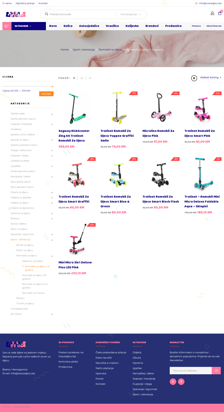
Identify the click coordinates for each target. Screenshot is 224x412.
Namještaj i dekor (21, 176)
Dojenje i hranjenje (21, 124)
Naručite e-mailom (107, 362)
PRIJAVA (196, 26)
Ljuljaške (15, 166)
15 (74, 78)
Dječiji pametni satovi (23, 118)
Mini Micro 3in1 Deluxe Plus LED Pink (75, 265)
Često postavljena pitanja (111, 352)
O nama (7, 3)
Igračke (137, 368)
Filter (46, 94)
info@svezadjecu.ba (210, 3)
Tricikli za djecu (25, 303)
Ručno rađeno (19, 223)
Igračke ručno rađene (23, 134)
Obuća (137, 357)
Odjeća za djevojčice (22, 207)
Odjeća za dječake (21, 197)
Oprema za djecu (20, 213)
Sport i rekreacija (84, 49)
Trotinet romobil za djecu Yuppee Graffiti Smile (117, 135)
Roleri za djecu (24, 250)
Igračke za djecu (20, 139)
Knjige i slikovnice (21, 150)
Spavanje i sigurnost (22, 234)
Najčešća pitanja (25, 3)
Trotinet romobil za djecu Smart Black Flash (161, 199)
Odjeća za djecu (20, 202)
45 (90, 78)
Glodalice (16, 129)
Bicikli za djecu (24, 245)
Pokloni (15, 218)
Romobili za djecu (110, 49)
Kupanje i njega (19, 155)
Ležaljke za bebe (20, 160)
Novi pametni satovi (22, 186)
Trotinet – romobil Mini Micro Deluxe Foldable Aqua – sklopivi (202, 201)
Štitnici (20, 298)
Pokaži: (65, 78)
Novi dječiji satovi (21, 181)
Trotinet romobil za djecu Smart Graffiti (74, 199)
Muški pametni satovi (23, 171)
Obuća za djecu (19, 192)
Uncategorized (19, 308)
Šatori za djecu (19, 228)
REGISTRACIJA (214, 26)
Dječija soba (18, 113)
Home (65, 49)
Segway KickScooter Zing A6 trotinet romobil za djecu (74, 135)
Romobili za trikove (33, 292)
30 (82, 78)
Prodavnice (65, 366)
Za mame (16, 313)
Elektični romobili (32, 261)
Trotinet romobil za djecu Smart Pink (199, 133)
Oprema (138, 362)
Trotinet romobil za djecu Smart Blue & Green (116, 201)
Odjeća (137, 352)
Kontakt (43, 3)
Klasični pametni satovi (24, 145)
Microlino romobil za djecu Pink (158, 133)
